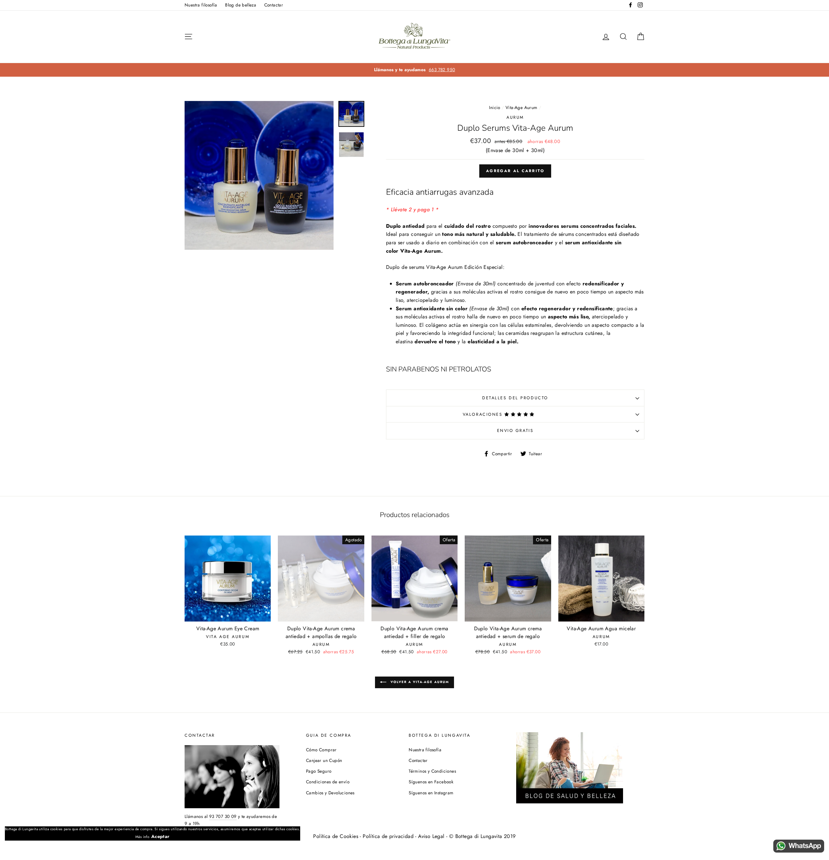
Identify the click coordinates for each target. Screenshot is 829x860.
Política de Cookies (335, 836)
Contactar (273, 5)
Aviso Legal (431, 836)
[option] (414, 69)
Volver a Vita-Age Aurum (419, 681)
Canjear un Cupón (324, 760)
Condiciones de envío (327, 781)
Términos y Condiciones (432, 771)
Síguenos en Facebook (431, 781)
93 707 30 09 (223, 816)
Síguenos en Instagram (431, 792)
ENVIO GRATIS (515, 430)
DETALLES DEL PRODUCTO (515, 398)
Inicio (494, 107)
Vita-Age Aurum (521, 107)
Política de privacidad (388, 836)
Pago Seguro (318, 771)
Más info (142, 836)
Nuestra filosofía (201, 5)
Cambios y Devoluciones (330, 792)
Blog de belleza (240, 5)
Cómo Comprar (321, 749)
